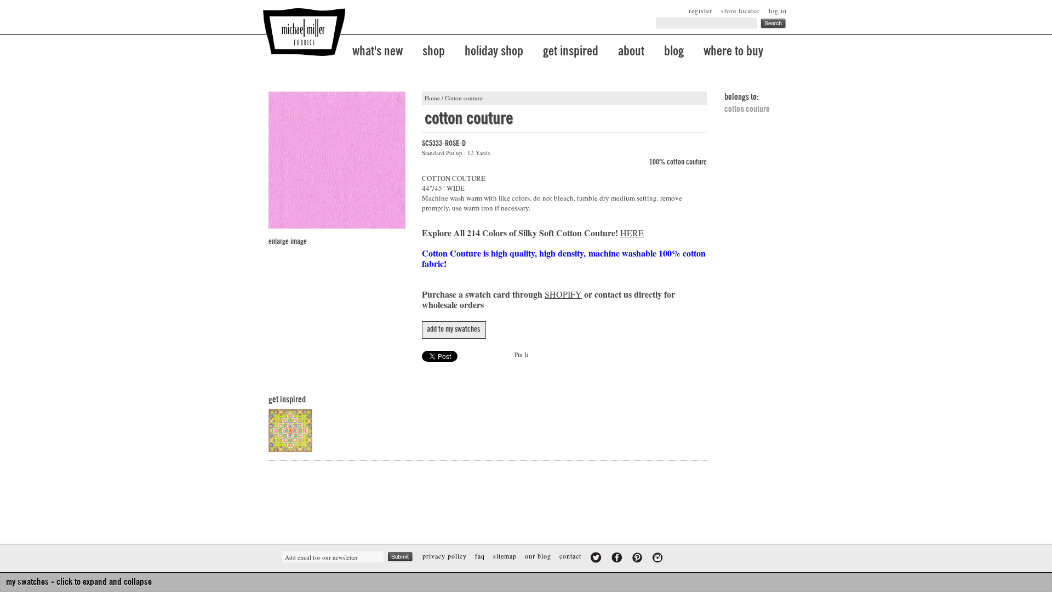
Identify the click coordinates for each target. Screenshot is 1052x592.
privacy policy (444, 555)
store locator (740, 10)
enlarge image (287, 242)
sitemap (505, 555)
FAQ (480, 555)
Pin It (521, 354)
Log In (778, 10)
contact (570, 555)
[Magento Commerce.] (304, 32)
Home (432, 98)
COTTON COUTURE (747, 109)
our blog (538, 555)
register (700, 10)
